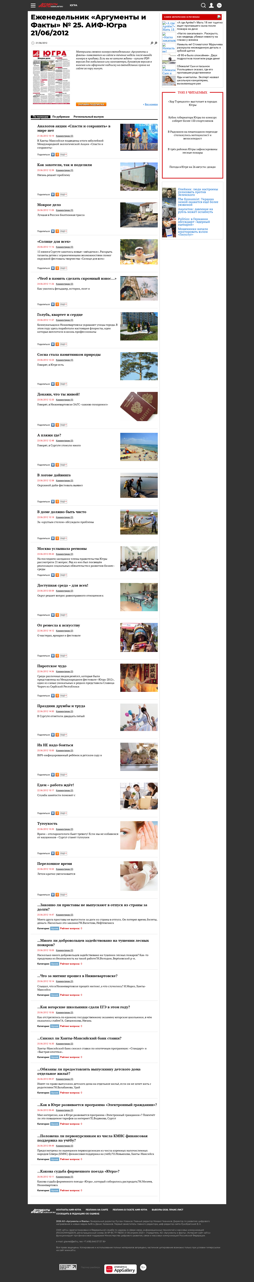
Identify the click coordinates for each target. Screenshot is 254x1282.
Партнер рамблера (90, 1267)
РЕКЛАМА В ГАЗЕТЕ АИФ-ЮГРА (130, 1210)
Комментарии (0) (64, 136)
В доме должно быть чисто (61, 511)
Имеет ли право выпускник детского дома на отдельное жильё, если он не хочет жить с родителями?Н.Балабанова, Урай (94, 1085)
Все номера (151, 104)
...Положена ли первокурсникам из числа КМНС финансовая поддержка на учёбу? (92, 1138)
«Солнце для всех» (54, 241)
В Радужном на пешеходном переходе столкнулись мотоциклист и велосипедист (192, 135)
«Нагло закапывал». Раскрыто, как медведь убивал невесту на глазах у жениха (197, 36)
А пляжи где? (49, 435)
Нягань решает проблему (53, 175)
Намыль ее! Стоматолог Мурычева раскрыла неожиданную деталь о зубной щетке (200, 47)
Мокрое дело (49, 204)
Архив (54, 928)
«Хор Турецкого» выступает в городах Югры (192, 103)
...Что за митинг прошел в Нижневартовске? (77, 975)
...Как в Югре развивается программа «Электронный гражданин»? (97, 1104)
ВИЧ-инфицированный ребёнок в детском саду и (69, 755)
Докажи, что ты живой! (58, 394)
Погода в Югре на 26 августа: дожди (192, 166)
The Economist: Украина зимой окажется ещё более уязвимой (198, 202)
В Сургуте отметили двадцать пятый (61, 716)
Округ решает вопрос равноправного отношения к (70, 595)
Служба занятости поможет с (56, 795)
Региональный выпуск (89, 116)
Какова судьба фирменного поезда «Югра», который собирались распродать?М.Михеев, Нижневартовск (94, 1183)
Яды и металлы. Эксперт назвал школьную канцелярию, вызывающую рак (198, 80)
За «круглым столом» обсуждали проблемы (65, 522)
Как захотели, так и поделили (64, 164)
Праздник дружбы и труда (61, 705)
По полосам (40, 116)
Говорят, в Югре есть (50, 364)
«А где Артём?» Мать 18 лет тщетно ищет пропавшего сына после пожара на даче (200, 25)
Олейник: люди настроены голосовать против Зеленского (198, 192)
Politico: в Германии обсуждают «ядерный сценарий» (194, 222)
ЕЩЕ (63, 154)
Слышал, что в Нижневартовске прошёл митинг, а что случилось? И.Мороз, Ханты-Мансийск (91, 987)
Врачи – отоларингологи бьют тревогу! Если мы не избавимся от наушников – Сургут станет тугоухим (77, 835)
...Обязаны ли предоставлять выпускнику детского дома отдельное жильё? (88, 1071)
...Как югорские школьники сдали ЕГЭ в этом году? (83, 1007)
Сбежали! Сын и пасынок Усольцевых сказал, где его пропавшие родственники (195, 69)
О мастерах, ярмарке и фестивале (59, 635)
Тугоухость (47, 823)
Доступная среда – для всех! (62, 585)
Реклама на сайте (97, 1210)
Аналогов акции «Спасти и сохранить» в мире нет (73, 128)
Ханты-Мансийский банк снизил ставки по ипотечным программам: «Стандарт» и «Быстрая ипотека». (92, 1050)
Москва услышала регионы (62, 548)
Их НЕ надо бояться (55, 745)
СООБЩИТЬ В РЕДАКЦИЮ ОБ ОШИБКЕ (77, 1213)
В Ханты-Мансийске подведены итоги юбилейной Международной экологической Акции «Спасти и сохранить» (70, 144)
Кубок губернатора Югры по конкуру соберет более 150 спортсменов (192, 119)
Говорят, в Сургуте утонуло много (59, 445)
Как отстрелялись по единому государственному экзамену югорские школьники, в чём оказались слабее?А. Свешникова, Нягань (94, 1018)
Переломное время (54, 863)
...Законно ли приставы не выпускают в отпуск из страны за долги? (92, 907)
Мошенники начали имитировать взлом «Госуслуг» (193, 231)
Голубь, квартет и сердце (60, 314)
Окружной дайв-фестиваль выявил (60, 485)
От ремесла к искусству (58, 625)
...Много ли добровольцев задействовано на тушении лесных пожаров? (93, 942)
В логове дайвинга (54, 475)
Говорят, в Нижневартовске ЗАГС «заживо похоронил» (72, 404)
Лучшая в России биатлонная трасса (61, 215)
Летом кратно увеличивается (56, 873)
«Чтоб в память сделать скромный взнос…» (76, 278)
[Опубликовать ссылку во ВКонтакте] (53, 154)
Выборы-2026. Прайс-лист (167, 1210)
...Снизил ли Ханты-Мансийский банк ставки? (79, 1038)
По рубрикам (61, 116)
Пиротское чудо (51, 665)
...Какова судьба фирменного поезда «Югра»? (78, 1171)
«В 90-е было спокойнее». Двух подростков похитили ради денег (198, 57)
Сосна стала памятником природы (69, 354)
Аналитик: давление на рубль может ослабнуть (195, 210)
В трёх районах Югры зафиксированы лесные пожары (192, 150)
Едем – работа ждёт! (55, 784)
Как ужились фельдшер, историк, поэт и (63, 288)
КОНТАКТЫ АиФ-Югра (68, 1210)
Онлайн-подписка (91, 104)
